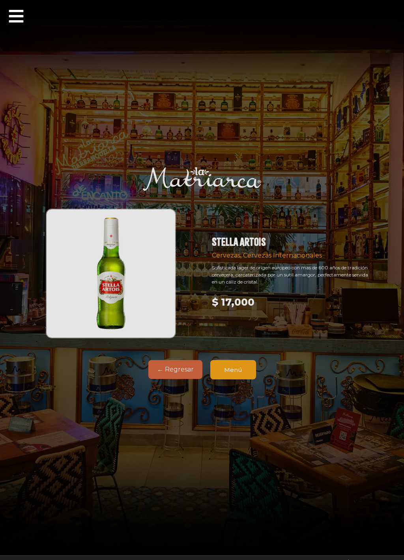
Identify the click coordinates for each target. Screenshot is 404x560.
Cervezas (226, 255)
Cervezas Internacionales (282, 255)
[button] (16, 16)
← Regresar (175, 369)
